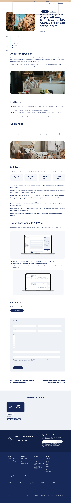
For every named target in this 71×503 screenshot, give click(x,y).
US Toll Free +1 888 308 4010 (12, 490)
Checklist (15, 47)
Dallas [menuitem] (9, 483)
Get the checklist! (17, 310)
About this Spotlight (18, 36)
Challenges (16, 41)
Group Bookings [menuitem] (24, 461)
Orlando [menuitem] (42, 482)
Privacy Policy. (30, 360)
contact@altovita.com (60, 490)
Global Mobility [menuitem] (24, 458)
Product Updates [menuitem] (37, 461)
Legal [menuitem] (28, 495)
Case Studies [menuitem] (36, 460)
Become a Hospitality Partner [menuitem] (12, 462)
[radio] (38, 336)
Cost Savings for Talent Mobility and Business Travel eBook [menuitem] (38, 467)
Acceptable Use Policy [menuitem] (59, 495)
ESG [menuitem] (47, 464)
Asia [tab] (20, 479)
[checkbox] (38, 341)
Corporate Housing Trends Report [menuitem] (39, 464)
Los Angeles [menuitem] (10, 482)
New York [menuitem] (32, 482)
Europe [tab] (16, 479)
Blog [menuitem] (34, 458)
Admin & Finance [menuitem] (24, 463)
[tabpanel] (35, 484)
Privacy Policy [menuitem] (42, 495)
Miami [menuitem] (54, 482)
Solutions (16, 43)
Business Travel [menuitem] (24, 460)
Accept (45, 11)
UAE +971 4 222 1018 (50, 490)
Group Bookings (17, 45)
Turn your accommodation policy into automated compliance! (34, 1)
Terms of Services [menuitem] (34, 495)
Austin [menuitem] (20, 482)
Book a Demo (60, 4)
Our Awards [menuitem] (48, 471)
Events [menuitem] (47, 469)
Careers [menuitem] (47, 466)
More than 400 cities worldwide (56, 479)
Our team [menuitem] (48, 460)
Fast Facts (16, 39)
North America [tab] (10, 479)
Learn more (47, 1)
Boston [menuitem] (20, 483)
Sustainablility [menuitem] (11, 460)
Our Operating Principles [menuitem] (49, 462)
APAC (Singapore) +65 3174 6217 (39, 490)
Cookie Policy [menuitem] (50, 495)
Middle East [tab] (25, 479)
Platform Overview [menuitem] (11, 458)
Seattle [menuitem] (31, 483)
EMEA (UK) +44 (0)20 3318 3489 (25, 490)
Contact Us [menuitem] (48, 468)
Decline (53, 11)
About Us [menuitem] (48, 458)
